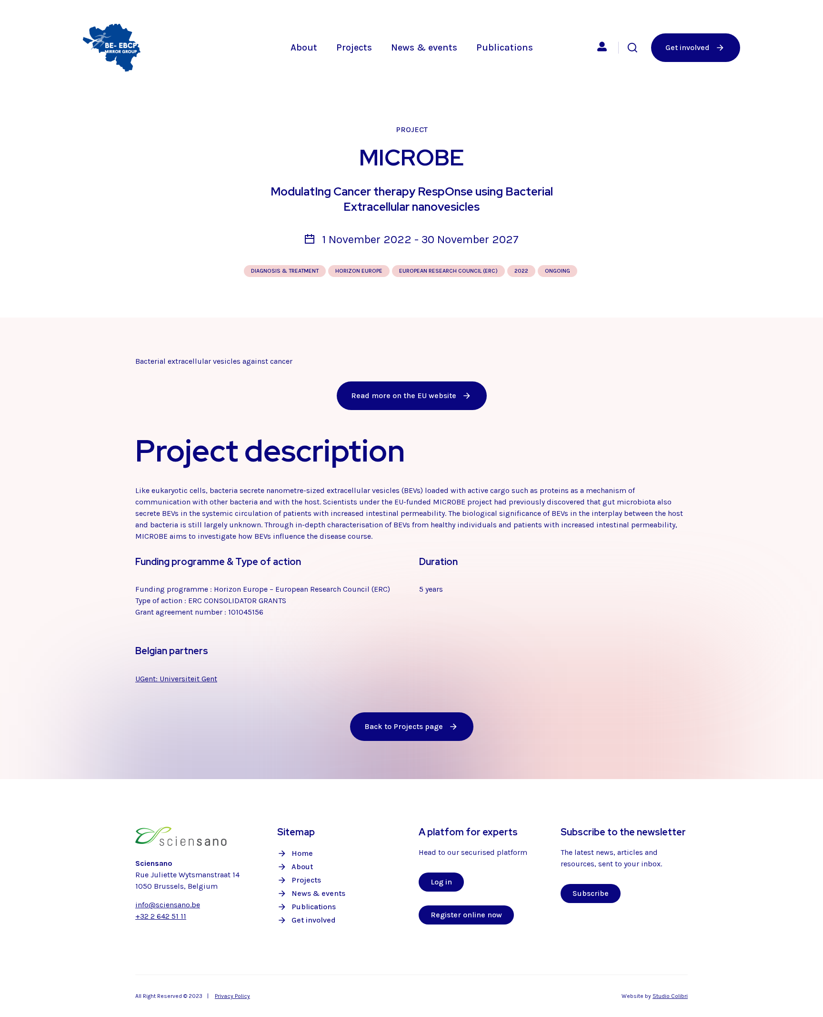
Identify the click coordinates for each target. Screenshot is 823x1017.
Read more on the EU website (403, 395)
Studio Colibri (670, 996)
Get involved (313, 920)
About (304, 47)
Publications (504, 47)
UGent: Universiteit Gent (176, 678)
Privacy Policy (232, 996)
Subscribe (590, 893)
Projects (354, 47)
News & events (424, 47)
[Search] (632, 48)
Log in (441, 881)
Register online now (466, 914)
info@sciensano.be (167, 904)
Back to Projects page (403, 726)
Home (302, 853)
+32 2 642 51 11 (160, 916)
